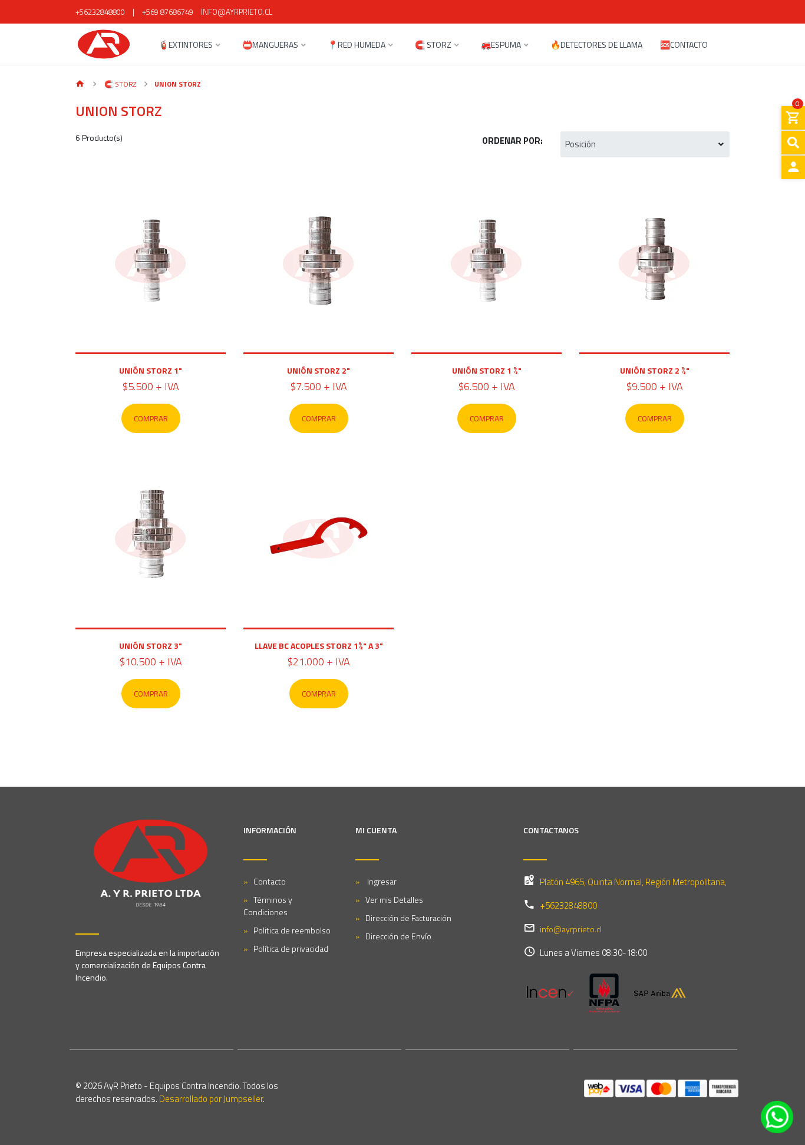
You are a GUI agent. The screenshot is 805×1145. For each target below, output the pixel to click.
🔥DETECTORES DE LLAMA (596, 46)
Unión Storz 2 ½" (654, 370)
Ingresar (381, 881)
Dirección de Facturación (408, 918)
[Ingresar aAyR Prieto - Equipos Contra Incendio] (793, 167)
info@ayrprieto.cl (236, 12)
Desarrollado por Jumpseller (211, 1099)
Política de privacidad (290, 948)
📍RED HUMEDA (356, 46)
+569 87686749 (167, 12)
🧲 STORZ (433, 46)
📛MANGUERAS (270, 46)
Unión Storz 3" (150, 645)
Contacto (269, 881)
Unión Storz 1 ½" (487, 370)
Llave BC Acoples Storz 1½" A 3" (319, 645)
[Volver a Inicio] (80, 84)
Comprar (151, 418)
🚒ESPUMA (501, 46)
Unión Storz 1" (150, 370)
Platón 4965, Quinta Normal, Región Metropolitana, (633, 882)
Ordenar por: (512, 140)
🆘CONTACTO (684, 46)
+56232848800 (100, 12)
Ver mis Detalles (394, 899)
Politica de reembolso (292, 930)
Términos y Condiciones (267, 905)
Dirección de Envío (398, 936)
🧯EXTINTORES (186, 46)
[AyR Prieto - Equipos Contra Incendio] (103, 44)
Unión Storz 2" (318, 370)
